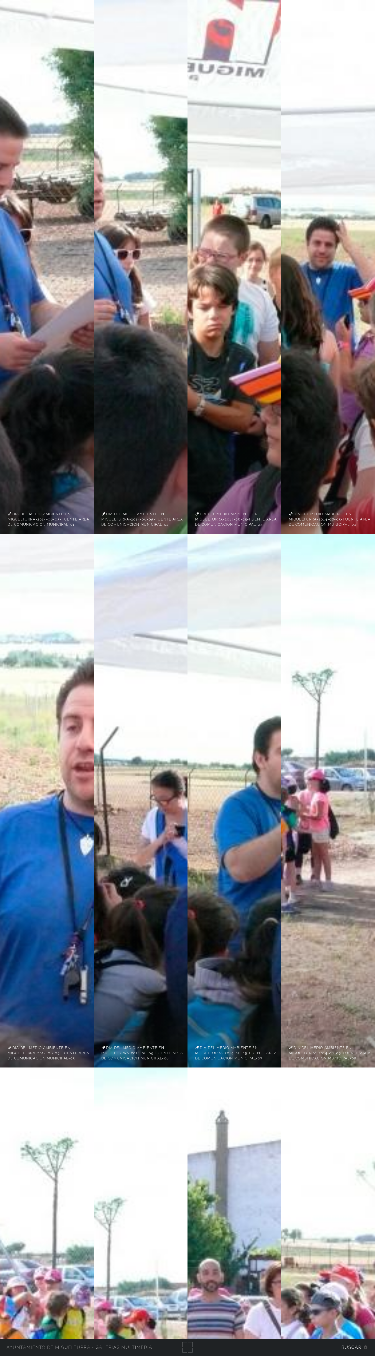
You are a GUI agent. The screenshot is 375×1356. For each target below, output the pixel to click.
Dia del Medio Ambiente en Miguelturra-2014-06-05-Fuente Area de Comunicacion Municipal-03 (236, 519)
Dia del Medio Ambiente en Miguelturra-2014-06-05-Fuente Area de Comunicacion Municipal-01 (48, 519)
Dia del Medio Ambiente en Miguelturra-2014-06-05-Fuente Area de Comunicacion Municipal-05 (48, 1053)
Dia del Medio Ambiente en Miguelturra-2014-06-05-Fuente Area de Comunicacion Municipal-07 (236, 1053)
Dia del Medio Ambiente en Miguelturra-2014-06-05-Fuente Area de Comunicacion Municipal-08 (329, 1053)
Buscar (351, 1347)
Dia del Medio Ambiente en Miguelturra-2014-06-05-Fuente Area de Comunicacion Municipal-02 (142, 519)
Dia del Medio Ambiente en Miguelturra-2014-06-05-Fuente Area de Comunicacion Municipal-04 (329, 519)
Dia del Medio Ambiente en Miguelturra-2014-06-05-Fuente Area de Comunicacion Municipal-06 (142, 1053)
